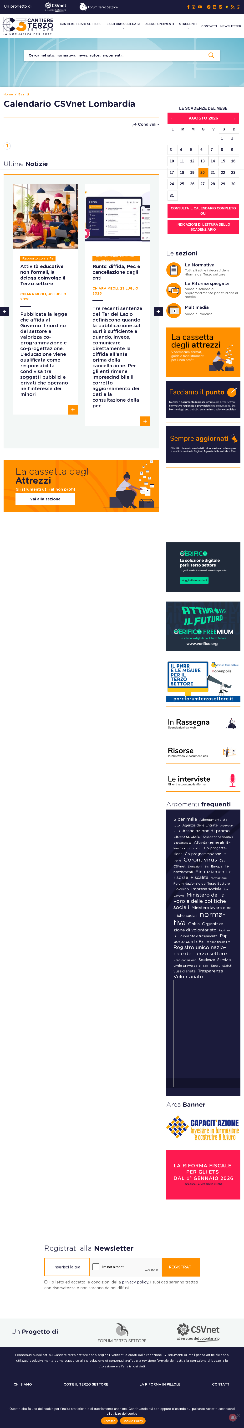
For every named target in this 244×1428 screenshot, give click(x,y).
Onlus (194, 924)
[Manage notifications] (233, 1417)
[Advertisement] (203, 507)
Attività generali (209, 842)
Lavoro (178, 895)
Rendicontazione (184, 960)
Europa (216, 866)
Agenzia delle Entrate (200, 825)
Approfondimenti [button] (159, 24)
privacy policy (135, 1282)
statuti (227, 965)
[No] (238, 1415)
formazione (219, 878)
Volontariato (188, 976)
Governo (181, 889)
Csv (222, 860)
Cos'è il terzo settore (86, 1384)
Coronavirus (200, 860)
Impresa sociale (206, 889)
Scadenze (207, 960)
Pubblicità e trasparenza (199, 936)
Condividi (147, 124)
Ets (206, 866)
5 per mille (185, 819)
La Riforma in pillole (160, 1384)
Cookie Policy (132, 1421)
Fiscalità (199, 878)
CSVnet (179, 866)
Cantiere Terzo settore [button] (81, 24)
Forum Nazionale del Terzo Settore (201, 883)
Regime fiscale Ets (218, 942)
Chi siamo (23, 1384)
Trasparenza (210, 971)
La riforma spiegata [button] (123, 24)
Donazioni (195, 866)
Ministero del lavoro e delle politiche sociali (199, 901)
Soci (205, 966)
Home (8, 94)
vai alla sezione (45, 499)
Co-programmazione (203, 854)
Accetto (109, 1421)
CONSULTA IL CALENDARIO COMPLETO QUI (203, 210)
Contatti (209, 26)
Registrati (181, 1267)
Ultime (26, 164)
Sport (215, 965)
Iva (226, 889)
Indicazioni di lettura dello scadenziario (203, 227)
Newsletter (230, 26)
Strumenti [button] (188, 24)
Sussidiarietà (184, 971)
